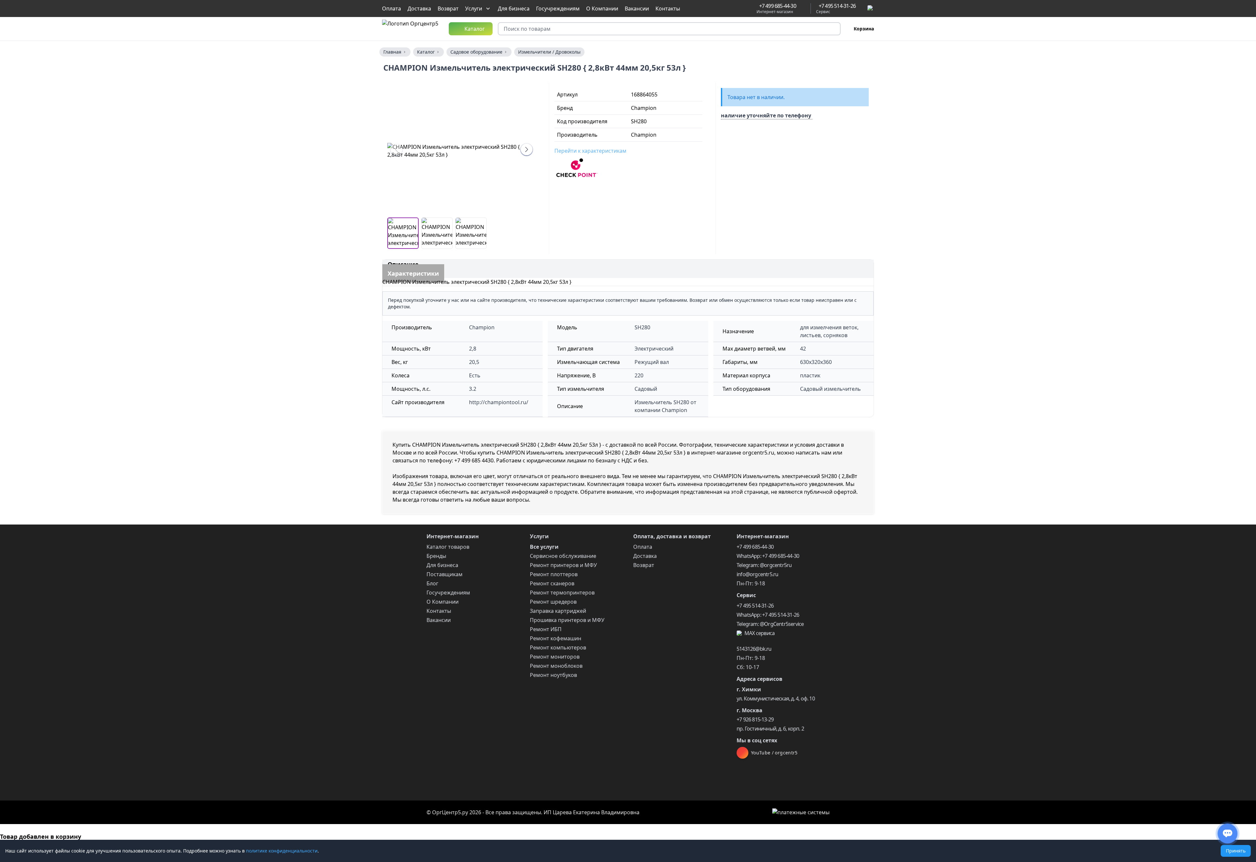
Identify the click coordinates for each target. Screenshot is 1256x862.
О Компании (602, 8)
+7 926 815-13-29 (755, 719)
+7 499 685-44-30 (755, 546)
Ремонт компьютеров (558, 647)
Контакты (667, 8)
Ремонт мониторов (555, 656)
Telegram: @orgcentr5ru (764, 565)
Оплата (391, 8)
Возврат (448, 8)
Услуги (473, 8)
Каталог (426, 52)
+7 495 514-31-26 (755, 605)
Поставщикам (444, 574)
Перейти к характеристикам (590, 150)
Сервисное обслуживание (563, 556)
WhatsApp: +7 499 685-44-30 (768, 556)
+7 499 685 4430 (474, 460)
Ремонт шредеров (553, 601)
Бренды (436, 556)
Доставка (419, 8)
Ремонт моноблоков (556, 665)
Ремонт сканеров (552, 583)
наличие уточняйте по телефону (766, 115)
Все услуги (544, 546)
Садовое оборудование (476, 52)
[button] (526, 149)
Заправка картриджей (558, 610)
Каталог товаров (448, 546)
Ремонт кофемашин (555, 638)
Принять (1236, 851)
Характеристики (413, 273)
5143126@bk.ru (754, 648)
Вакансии (637, 8)
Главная (392, 52)
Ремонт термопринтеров (562, 592)
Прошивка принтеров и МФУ (567, 620)
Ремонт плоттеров (554, 574)
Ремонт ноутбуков (553, 675)
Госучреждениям (558, 8)
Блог (432, 583)
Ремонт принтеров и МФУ (563, 565)
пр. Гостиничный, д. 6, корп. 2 (770, 728)
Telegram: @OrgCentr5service (770, 624)
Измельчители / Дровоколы (549, 52)
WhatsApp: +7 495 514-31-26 (768, 614)
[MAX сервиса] (870, 8)
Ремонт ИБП (546, 629)
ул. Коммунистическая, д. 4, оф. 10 (776, 698)
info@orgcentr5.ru (757, 574)
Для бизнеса (514, 8)
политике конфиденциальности (282, 851)
